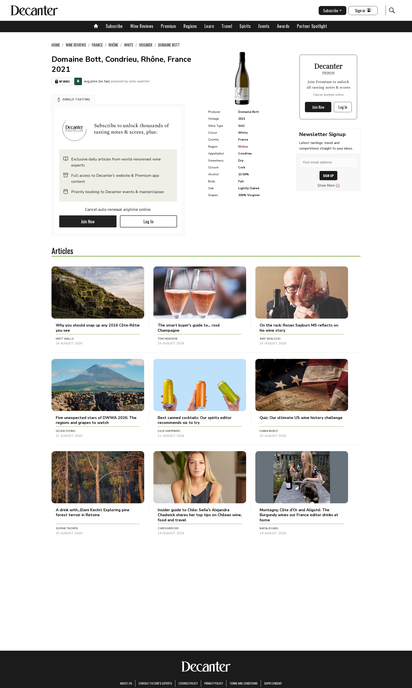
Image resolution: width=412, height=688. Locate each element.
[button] (73, 99)
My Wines (64, 81)
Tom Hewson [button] (167, 339)
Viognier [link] (145, 45)
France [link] (97, 45)
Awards (283, 26)
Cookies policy (188, 683)
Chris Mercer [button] (168, 528)
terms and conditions (244, 683)
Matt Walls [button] (65, 339)
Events (264, 26)
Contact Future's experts (155, 683)
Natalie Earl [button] (269, 528)
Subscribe (114, 26)
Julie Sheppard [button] (169, 431)
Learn (209, 26)
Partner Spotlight (312, 26)
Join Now (88, 221)
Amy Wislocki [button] (270, 339)
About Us (126, 683)
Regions (190, 26)
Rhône (243, 147)
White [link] (128, 45)
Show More (326, 185)
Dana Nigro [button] (269, 431)
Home (56, 45)
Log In (148, 221)
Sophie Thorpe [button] (67, 528)
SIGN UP (328, 175)
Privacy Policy (213, 683)
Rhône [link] (113, 45)
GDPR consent (273, 683)
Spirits (245, 26)
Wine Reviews (141, 26)
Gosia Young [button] (65, 431)
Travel (226, 26)
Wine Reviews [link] (76, 45)
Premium (168, 26)
